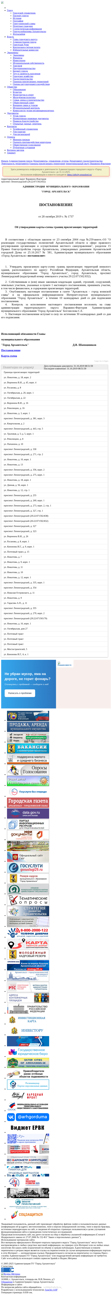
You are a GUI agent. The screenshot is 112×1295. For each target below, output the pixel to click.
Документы (13, 113)
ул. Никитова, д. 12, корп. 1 (17, 577)
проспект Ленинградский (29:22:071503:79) (25, 618)
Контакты (12, 126)
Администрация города (24, 42)
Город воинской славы (24, 23)
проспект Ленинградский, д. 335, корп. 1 (24, 582)
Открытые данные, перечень (27, 123)
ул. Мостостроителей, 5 (15, 649)
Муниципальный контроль (26, 108)
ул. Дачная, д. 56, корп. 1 (16, 485)
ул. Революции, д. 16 (14, 408)
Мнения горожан (21, 139)
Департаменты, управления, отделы (51, 161)
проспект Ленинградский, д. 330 (20, 449)
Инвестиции (19, 60)
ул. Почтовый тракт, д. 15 (16, 551)
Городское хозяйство (23, 76)
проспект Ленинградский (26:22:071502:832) (26, 521)
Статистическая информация (27, 29)
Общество (12, 87)
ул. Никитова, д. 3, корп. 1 (17, 413)
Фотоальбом (19, 34)
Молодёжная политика (24, 97)
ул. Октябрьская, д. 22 (15, 398)
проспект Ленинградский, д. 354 (20, 587)
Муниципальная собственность (28, 63)
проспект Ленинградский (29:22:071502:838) (26, 516)
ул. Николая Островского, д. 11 (19, 593)
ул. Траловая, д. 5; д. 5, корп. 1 (19, 434)
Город (10, 10)
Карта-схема (9, 355)
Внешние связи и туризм (25, 105)
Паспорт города (21, 15)
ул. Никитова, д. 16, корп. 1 (17, 623)
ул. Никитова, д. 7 (13, 557)
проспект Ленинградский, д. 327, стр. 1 (23, 510)
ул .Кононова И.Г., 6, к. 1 (16, 654)
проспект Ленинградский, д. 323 (20, 531)
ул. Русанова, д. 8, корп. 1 (16, 541)
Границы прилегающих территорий (31, 81)
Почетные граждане (23, 26)
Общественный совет (23, 102)
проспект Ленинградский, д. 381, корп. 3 (24, 418)
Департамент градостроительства (86, 161)
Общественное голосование (27, 145)
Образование (19, 89)
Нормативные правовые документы (31, 118)
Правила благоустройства (25, 121)
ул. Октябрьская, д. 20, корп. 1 (19, 393)
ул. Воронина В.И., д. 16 (16, 403)
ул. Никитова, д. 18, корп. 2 (17, 377)
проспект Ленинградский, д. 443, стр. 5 (23, 428)
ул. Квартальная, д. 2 (14, 423)
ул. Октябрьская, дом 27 (16, 628)
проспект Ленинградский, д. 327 (20, 526)
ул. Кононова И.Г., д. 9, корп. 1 (19, 546)
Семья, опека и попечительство (28, 100)
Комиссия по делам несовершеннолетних (33, 110)
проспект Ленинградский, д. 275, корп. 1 (24, 475)
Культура (17, 92)
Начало (4, 161)
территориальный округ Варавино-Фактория (88, 163)
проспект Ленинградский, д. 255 (20, 495)
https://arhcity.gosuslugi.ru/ (79, 174)
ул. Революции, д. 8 (13, 439)
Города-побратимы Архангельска (29, 31)
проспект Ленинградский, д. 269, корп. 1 (24, 500)
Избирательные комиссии (25, 50)
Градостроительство (23, 79)
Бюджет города (20, 71)
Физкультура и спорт (23, 94)
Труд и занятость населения (26, 73)
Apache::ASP (51, 1290)
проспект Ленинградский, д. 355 (20, 608)
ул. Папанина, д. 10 (13, 444)
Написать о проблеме (20, 693)
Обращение (7, 1282)
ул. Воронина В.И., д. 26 (16, 536)
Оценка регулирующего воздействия (31, 84)
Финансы (17, 58)
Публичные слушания (24, 147)
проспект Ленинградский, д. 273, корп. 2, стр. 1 (27, 505)
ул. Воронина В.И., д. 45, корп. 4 (20, 382)
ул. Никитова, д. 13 (13, 464)
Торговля (17, 65)
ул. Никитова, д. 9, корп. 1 (17, 562)
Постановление (10, 350)
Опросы (11, 137)
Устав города (19, 116)
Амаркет (11, 153)
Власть (10, 36)
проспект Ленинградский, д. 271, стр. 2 (23, 454)
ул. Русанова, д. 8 (12, 387)
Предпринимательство (24, 68)
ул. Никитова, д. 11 (13, 567)
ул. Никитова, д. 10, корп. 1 (17, 459)
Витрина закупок (15, 150)
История (17, 18)
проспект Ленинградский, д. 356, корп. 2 (24, 469)
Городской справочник (24, 13)
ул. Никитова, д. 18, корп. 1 (17, 480)
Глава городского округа (25, 39)
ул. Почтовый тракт (14, 634)
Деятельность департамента (15, 163)
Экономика (12, 52)
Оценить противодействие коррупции (32, 142)
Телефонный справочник (25, 129)
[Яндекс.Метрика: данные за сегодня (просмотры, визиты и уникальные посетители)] (10, 1274)
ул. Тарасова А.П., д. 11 (15, 603)
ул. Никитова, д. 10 (13, 572)
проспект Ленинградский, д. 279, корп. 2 (24, 613)
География (18, 21)
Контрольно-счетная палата (26, 47)
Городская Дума (21, 44)
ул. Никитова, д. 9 (13, 598)
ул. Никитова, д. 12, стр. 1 (17, 490)
